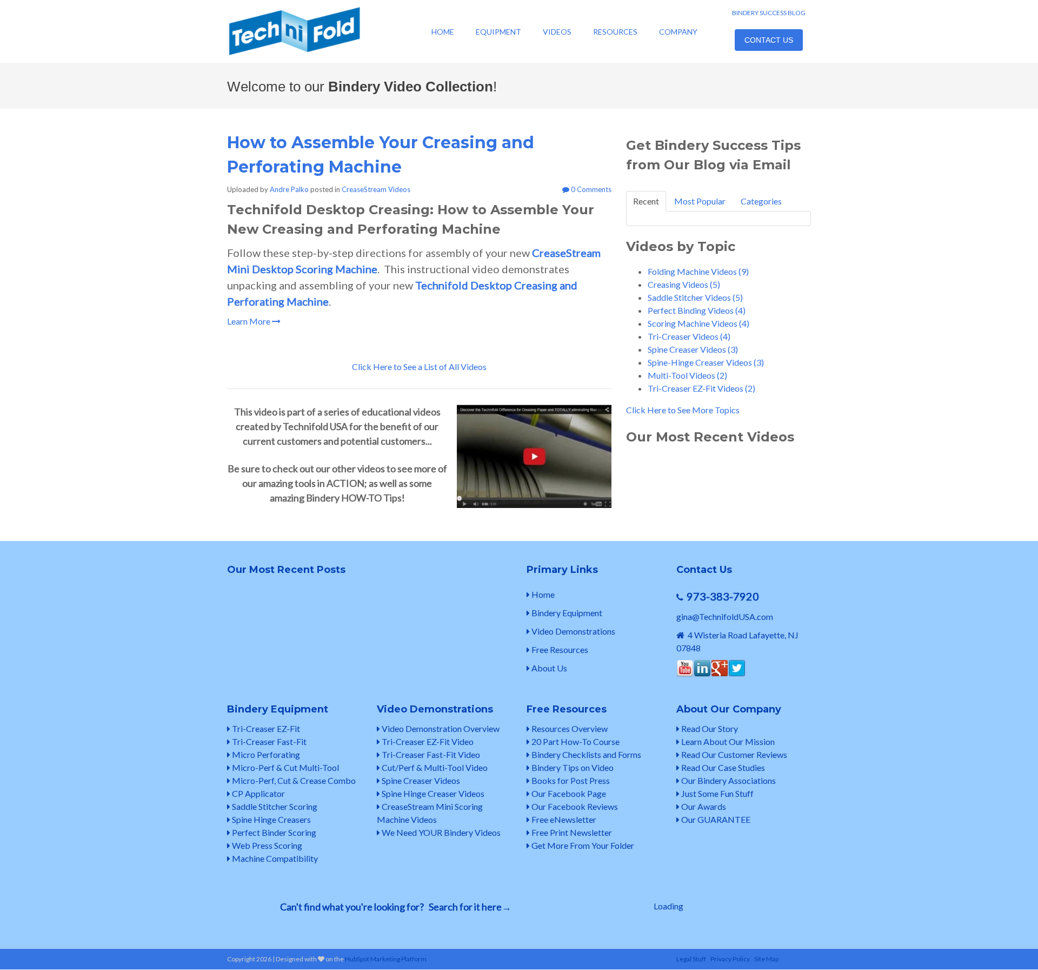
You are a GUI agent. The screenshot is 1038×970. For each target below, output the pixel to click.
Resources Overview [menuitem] (569, 728)
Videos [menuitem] (557, 31)
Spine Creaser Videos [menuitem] (420, 780)
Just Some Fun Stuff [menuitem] (717, 793)
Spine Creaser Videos (693, 349)
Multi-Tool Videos (687, 375)
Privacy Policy (730, 959)
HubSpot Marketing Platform (386, 959)
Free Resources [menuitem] (559, 649)
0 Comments (590, 189)
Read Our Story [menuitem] (709, 728)
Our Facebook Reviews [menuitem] (574, 806)
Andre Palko (289, 189)
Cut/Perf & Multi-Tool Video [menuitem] (434, 767)
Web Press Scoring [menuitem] (266, 845)
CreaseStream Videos (376, 189)
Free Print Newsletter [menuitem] (571, 832)
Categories (761, 201)
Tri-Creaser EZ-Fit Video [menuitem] (427, 741)
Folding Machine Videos (698, 271)
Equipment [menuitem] (498, 31)
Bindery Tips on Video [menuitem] (572, 767)
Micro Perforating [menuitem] (265, 754)
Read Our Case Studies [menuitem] (722, 767)
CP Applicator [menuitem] (257, 793)
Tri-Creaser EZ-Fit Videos (701, 388)
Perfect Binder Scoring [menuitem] (273, 832)
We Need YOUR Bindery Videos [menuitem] (440, 832)
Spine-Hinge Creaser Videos (706, 362)
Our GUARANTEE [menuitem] (715, 819)
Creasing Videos (684, 284)
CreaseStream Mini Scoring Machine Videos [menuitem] (430, 812)
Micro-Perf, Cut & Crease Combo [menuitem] (293, 780)
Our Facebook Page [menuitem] (568, 793)
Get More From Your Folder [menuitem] (582, 845)
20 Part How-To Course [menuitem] (575, 741)
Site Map (766, 959)
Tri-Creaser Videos (689, 336)
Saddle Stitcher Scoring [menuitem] (273, 806)
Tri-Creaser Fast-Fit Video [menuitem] (430, 754)
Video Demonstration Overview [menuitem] (440, 728)
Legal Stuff (691, 959)
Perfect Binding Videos (697, 310)
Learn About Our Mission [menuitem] (727, 741)
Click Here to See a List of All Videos (419, 366)
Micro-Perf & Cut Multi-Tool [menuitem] (284, 767)
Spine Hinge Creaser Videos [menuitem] (432, 793)
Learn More (249, 321)
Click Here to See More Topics (683, 410)
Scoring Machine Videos (698, 323)
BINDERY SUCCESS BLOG (769, 13)
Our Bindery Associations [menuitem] (728, 780)
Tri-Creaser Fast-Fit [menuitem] (268, 741)
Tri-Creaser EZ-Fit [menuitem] (265, 728)
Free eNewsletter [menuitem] (563, 819)
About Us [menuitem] (548, 668)
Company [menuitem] (678, 31)
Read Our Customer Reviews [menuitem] (733, 754)
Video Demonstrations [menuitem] (572, 631)
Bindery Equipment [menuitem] (566, 613)
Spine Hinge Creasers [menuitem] (270, 819)
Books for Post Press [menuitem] (570, 780)
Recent (646, 201)
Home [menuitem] (442, 31)
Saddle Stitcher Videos (695, 297)
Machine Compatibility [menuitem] (274, 858)
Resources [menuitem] (615, 31)
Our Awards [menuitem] (703, 806)
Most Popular (700, 201)
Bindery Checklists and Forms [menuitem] (585, 754)
